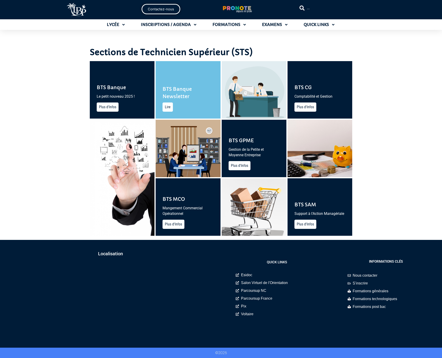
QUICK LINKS (316, 24)
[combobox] (339, 8)
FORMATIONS (226, 24)
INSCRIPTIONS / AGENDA (166, 24)
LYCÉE (113, 24)
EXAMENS (272, 24)
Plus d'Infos (107, 107)
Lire (168, 107)
